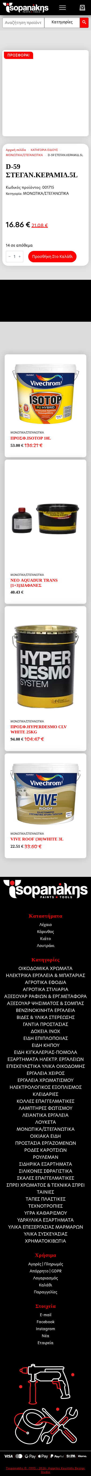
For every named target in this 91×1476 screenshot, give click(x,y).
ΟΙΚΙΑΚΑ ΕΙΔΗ (45, 1136)
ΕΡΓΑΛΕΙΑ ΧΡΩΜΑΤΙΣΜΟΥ (46, 1080)
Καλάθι (45, 1285)
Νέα (45, 1336)
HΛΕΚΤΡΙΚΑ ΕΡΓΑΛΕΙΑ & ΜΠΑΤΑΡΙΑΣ (45, 975)
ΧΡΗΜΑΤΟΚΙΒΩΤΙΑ (45, 1241)
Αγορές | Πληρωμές (45, 1264)
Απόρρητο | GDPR (46, 1271)
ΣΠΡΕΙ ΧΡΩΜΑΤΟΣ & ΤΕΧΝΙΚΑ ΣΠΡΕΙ (46, 1185)
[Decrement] (9, 256)
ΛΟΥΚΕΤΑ (45, 1122)
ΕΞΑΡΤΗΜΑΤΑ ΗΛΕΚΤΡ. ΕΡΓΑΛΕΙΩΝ (45, 1059)
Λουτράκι (45, 945)
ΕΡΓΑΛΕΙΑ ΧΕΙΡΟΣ (46, 1073)
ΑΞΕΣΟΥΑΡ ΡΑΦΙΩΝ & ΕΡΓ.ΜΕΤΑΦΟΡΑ (45, 996)
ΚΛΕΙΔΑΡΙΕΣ (45, 1094)
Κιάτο (45, 938)
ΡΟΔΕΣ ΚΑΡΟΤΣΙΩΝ (45, 1150)
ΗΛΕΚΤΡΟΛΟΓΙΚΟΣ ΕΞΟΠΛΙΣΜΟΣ (46, 1087)
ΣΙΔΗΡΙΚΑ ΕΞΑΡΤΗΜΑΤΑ (45, 1164)
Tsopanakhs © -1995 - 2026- (27, 1468)
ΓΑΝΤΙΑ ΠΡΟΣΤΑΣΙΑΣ (45, 1024)
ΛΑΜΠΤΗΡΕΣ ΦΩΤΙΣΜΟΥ (45, 1108)
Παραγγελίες (45, 1292)
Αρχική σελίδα (16, 150)
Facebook (46, 1322)
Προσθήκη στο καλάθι (52, 256)
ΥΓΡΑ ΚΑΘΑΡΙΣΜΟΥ (45, 1213)
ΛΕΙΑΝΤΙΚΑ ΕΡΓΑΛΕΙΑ (45, 1115)
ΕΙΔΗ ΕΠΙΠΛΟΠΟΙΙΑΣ (45, 1038)
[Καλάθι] (82, 7)
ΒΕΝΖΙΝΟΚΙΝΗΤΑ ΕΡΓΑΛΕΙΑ (45, 1010)
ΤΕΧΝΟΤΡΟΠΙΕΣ (45, 1206)
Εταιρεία (45, 1343)
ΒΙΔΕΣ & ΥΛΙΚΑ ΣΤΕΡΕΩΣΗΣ (46, 1017)
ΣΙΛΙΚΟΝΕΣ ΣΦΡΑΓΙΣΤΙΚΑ (45, 1171)
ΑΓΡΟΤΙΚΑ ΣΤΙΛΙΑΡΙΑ (45, 989)
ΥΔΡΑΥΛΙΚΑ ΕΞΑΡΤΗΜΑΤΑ (45, 1220)
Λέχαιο (45, 924)
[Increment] (19, 256)
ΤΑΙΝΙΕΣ (45, 1192)
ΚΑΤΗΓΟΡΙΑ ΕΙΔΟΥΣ (44, 150)
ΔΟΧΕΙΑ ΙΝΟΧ (45, 1031)
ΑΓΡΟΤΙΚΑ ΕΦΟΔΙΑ (45, 982)
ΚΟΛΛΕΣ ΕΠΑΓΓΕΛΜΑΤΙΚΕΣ (45, 1101)
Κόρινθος (45, 931)
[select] (62, 22)
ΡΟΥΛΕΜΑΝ (45, 1157)
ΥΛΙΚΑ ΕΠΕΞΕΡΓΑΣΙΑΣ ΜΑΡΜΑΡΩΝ (45, 1227)
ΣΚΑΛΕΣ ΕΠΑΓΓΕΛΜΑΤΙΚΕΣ (45, 1178)
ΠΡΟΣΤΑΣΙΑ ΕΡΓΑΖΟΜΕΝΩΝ (45, 1143)
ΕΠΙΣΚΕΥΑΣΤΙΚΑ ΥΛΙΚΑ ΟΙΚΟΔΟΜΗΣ (45, 1066)
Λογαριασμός (45, 1278)
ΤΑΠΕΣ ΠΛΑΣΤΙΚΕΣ (46, 1199)
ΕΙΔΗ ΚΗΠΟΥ (46, 1045)
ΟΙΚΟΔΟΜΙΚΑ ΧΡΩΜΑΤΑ (45, 968)
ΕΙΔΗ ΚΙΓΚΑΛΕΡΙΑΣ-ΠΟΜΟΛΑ (45, 1052)
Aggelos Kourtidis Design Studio (63, 1470)
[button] (84, 22)
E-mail (45, 1315)
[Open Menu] (62, 7)
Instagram (45, 1329)
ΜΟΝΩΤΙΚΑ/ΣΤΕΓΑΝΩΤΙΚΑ (24, 155)
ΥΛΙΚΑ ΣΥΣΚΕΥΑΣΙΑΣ (45, 1234)
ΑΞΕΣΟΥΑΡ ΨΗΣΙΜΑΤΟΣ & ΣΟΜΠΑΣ (45, 1003)
